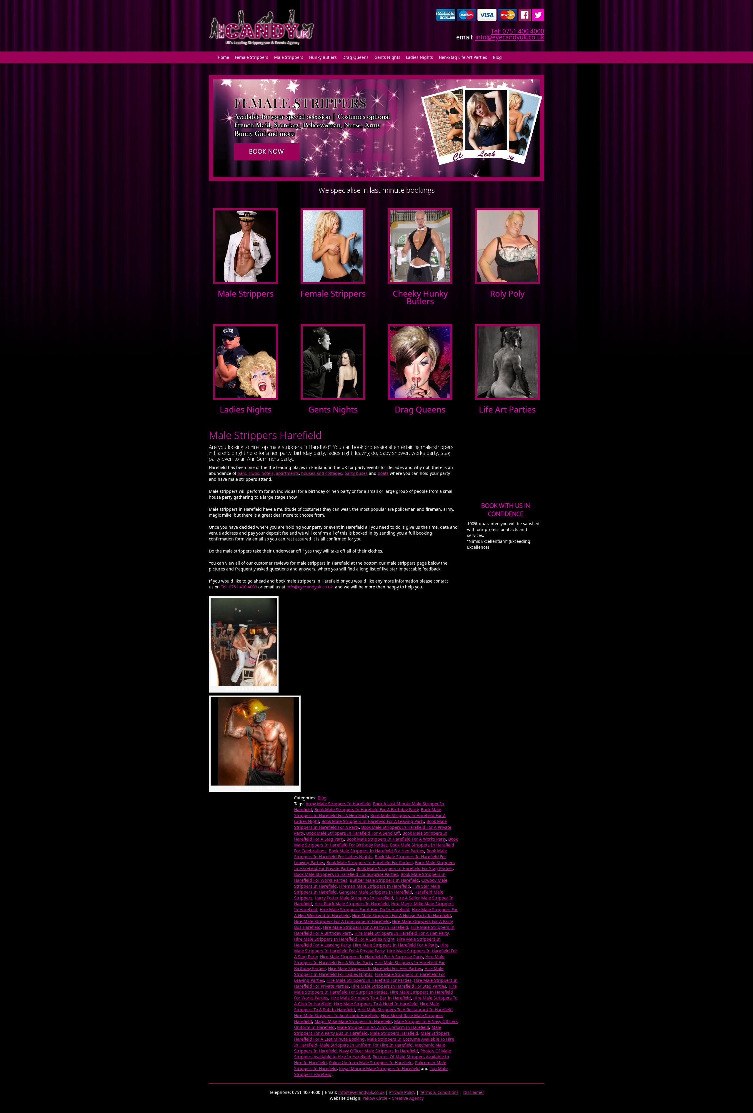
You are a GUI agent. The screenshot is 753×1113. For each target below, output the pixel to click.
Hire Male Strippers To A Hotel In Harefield (376, 1003)
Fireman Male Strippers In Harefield (374, 886)
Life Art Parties (507, 409)
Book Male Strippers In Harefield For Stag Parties (404, 868)
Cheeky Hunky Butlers (420, 297)
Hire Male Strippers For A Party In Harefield (365, 927)
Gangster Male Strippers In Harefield (375, 892)
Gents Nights (387, 57)
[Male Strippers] (245, 246)
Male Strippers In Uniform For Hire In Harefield (366, 1045)
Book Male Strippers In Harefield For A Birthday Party (366, 809)
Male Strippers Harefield (394, 1033)
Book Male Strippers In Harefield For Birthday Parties (376, 842)
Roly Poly (507, 293)
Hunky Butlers (323, 57)
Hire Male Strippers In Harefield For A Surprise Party (371, 956)
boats (383, 473)
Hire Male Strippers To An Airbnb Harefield (336, 1015)
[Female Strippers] (333, 246)
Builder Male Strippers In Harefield (384, 880)
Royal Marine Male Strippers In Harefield (379, 1068)
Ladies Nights (419, 57)
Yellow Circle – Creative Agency (393, 1098)
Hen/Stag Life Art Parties (463, 57)
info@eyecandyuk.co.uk (509, 37)
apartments (287, 473)
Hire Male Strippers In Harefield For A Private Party (371, 948)
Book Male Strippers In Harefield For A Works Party (396, 839)
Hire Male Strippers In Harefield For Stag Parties (398, 986)
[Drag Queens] (420, 362)
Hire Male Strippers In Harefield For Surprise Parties (375, 989)
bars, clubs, (248, 473)
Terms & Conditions (439, 1092)
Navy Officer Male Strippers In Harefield (378, 1051)
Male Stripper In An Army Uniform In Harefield (383, 1027)
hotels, (268, 473)
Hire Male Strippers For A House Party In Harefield (401, 915)
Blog (497, 57)
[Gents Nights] (333, 362)
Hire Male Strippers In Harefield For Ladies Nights (369, 971)
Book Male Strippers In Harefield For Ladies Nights (370, 853)
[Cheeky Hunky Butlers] (420, 246)
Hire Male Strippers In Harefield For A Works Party (369, 959)
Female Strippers (251, 57)
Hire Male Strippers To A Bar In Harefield (371, 998)
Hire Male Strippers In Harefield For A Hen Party (401, 933)
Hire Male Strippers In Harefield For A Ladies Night (344, 939)
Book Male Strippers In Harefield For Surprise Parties (346, 874)
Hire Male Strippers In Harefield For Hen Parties (375, 968)
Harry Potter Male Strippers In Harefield (354, 898)
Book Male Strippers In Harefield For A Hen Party (367, 812)
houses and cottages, (322, 473)
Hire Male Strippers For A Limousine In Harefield (342, 921)
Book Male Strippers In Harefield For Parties (369, 862)
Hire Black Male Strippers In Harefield (351, 903)
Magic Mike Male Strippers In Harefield (353, 1021)
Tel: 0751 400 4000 (517, 31)
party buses (356, 473)
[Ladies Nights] (245, 362)
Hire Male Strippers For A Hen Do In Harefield (364, 909)
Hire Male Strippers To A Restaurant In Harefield (405, 1009)
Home (223, 57)
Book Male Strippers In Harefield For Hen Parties (376, 851)
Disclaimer (473, 1092)
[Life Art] (507, 362)
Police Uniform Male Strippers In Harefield (371, 1062)
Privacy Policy (402, 1092)
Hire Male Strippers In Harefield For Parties (369, 980)
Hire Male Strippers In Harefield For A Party (395, 945)
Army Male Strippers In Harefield (338, 803)
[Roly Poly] (507, 246)
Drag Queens (355, 57)
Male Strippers (288, 57)
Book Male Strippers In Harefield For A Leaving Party (372, 821)
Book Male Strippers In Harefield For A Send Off (353, 833)
